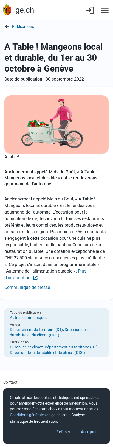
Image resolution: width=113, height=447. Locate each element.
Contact (10, 382)
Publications (23, 26)
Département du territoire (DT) (36, 329)
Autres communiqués (28, 317)
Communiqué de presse (27, 287)
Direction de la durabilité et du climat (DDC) (47, 352)
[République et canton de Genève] (7, 10)
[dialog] (56, 416)
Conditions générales (28, 415)
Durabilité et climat (26, 347)
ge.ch (24, 9)
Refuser (63, 432)
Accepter (89, 432)
